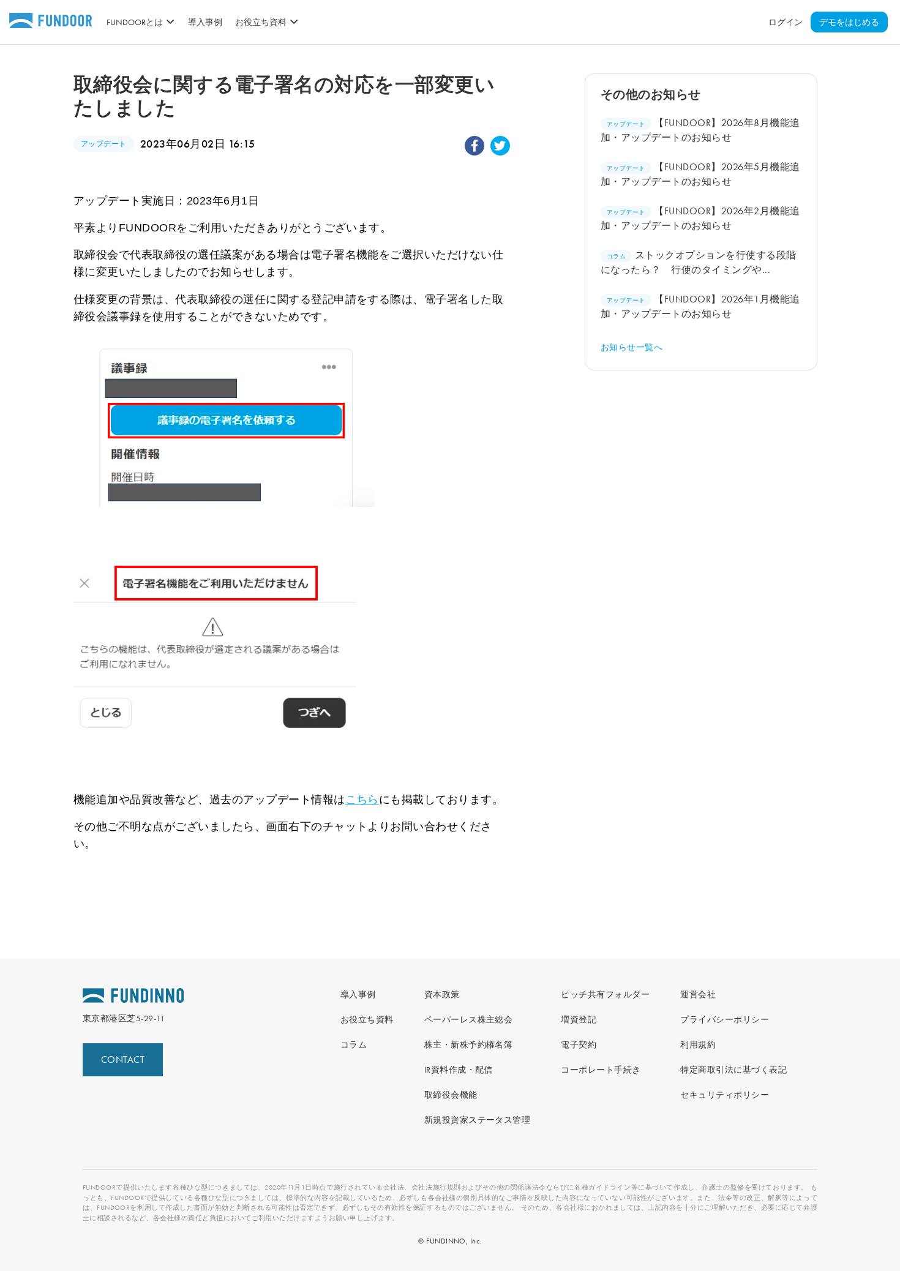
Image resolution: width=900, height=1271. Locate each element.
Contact (122, 1059)
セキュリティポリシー (724, 1094)
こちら (362, 799)
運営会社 (698, 994)
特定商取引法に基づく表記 (733, 1069)
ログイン (785, 22)
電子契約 (578, 1044)
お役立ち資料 (367, 1019)
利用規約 (698, 1044)
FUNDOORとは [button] (135, 22)
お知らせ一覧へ (631, 347)
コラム (353, 1044)
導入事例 (205, 22)
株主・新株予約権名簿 (468, 1044)
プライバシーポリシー (724, 1019)
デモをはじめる (849, 22)
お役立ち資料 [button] (261, 22)
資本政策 (442, 994)
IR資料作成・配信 (458, 1069)
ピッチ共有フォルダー (605, 994)
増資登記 (578, 1019)
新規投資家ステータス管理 (477, 1119)
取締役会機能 (451, 1094)
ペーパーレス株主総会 (468, 1019)
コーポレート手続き (600, 1069)
